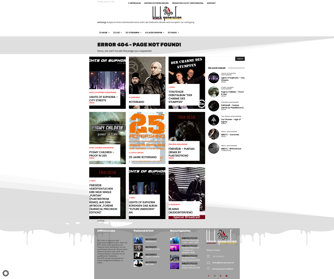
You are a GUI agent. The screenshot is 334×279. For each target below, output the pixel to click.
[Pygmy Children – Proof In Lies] (107, 138)
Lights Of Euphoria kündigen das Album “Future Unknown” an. (143, 207)
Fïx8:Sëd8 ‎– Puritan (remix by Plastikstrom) (232, 106)
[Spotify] (226, 276)
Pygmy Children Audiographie (101, 148)
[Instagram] (214, 276)
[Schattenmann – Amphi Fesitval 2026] (174, 258)
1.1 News (92, 181)
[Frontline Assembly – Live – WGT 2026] (174, 240)
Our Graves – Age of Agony (231, 120)
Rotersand (136, 102)
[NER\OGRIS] (138, 263)
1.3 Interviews (174, 204)
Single (91, 103)
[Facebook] (209, 276)
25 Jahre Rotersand (143, 157)
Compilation (226, 150)
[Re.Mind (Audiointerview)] (187, 193)
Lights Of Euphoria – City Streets (103, 98)
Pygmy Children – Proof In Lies (101, 153)
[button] (5, 273)
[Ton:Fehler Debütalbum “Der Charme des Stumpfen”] (187, 83)
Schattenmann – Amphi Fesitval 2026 (191, 258)
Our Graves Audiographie (231, 116)
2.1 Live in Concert (136, 153)
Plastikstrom (150, 241)
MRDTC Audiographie (229, 131)
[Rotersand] (147, 83)
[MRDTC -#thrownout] (213, 148)
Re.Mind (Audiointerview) (181, 210)
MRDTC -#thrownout (231, 148)
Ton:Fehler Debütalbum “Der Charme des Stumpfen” (180, 97)
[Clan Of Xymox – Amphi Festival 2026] (174, 266)
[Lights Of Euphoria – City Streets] (107, 83)
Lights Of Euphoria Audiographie (102, 92)
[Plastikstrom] (138, 240)
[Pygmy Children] (138, 256)
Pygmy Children (152, 256)
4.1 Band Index (134, 97)
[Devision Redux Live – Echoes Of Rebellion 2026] (174, 248)
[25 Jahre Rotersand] (147, 138)
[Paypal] (220, 276)
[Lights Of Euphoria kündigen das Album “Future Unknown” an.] (147, 193)
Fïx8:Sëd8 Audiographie (178, 144)
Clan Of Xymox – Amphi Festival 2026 (191, 266)
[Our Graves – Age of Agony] (213, 120)
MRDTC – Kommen (230, 134)
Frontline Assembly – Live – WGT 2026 (190, 241)
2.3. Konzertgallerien (189, 238)
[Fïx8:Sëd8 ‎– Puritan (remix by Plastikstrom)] (187, 138)
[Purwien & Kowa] (138, 248)
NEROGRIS (149, 264)
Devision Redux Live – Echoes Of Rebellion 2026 (190, 250)
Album (223, 123)
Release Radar (216, 68)
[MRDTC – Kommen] (213, 134)
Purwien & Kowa (152, 249)
